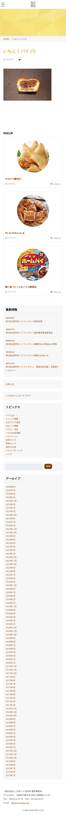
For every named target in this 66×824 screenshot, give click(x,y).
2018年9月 (11, 638)
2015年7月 (11, 768)
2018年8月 (11, 641)
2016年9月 (11, 719)
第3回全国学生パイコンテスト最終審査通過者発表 (29, 331)
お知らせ (57, 184)
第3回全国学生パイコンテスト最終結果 (24, 320)
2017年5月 (11, 691)
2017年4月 (11, 694)
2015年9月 (11, 761)
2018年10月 (11, 634)
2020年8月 (11, 589)
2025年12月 (11, 501)
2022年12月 (11, 557)
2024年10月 (11, 515)
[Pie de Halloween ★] (33, 210)
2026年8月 (11, 487)
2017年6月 (11, 687)
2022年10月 (11, 564)
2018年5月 (11, 652)
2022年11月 (11, 561)
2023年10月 (11, 532)
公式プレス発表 (13, 422)
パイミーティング (14, 450)
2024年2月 (11, 525)
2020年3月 (11, 596)
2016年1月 (11, 747)
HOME (6, 39)
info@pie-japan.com (20, 803)
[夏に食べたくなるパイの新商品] (33, 264)
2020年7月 (11, 592)
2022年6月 (11, 578)
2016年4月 (11, 737)
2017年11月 (11, 670)
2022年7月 (11, 575)
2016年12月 (11, 708)
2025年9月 (11, 504)
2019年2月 (11, 620)
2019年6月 (11, 610)
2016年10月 (11, 715)
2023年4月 (11, 543)
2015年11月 (11, 754)
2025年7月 (11, 508)
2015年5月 (11, 775)
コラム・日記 (12, 429)
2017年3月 (11, 698)
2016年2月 (11, 744)
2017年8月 (11, 680)
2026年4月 (11, 497)
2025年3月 (11, 511)
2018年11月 (11, 631)
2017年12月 (11, 666)
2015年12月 (11, 751)
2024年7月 (11, 522)
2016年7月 (11, 726)
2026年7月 (11, 490)
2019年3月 (11, 617)
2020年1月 (11, 603)
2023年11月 (11, 529)
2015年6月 (11, 772)
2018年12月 (11, 627)
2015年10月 (11, 758)
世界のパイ (11, 443)
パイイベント (12, 436)
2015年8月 (11, 765)
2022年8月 (11, 571)
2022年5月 (11, 582)
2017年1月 (11, 705)
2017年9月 (11, 677)
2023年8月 (11, 539)
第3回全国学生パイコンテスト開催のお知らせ (27, 354)
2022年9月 (11, 568)
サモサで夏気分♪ (13, 179)
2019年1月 (11, 624)
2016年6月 (11, 729)
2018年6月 (11, 649)
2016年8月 (11, 722)
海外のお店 (11, 447)
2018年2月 (11, 659)
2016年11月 (11, 712)
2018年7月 (11, 645)
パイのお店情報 (13, 433)
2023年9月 (11, 536)
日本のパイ (11, 440)
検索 (48, 466)
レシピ (9, 454)
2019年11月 (11, 606)
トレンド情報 (12, 419)
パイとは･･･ (11, 415)
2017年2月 (11, 701)
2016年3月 (11, 740)
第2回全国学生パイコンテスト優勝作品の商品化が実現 (31, 342)
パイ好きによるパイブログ (18, 395)
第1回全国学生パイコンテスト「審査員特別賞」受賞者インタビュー (32, 367)
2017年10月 (11, 673)
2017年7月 (11, 684)
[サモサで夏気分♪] (33, 156)
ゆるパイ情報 (12, 426)
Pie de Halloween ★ (15, 233)
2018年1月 (11, 663)
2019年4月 (11, 613)
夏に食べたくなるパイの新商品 (21, 287)
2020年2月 (11, 599)
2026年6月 (11, 494)
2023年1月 (11, 553)
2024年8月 (11, 518)
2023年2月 (11, 550)
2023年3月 (11, 546)
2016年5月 (11, 733)
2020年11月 (11, 585)
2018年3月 (11, 656)
